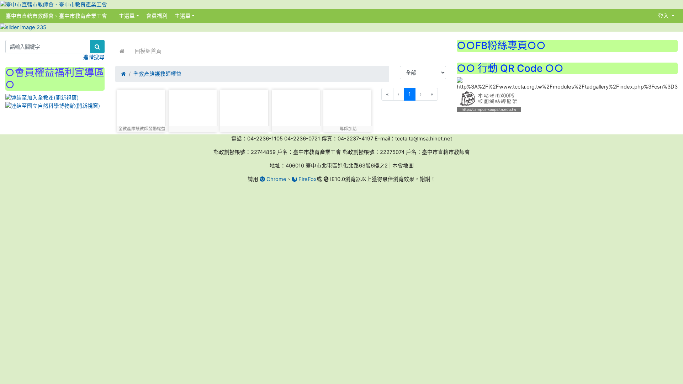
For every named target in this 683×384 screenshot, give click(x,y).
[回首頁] (122, 51)
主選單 (127, 16)
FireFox (307, 179)
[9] (192, 109)
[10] (244, 109)
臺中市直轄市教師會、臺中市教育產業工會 (56, 16)
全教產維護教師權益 (157, 74)
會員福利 (156, 16)
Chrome (275, 179)
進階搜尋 (94, 57)
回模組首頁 (148, 51)
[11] (296, 109)
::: (114, 16)
